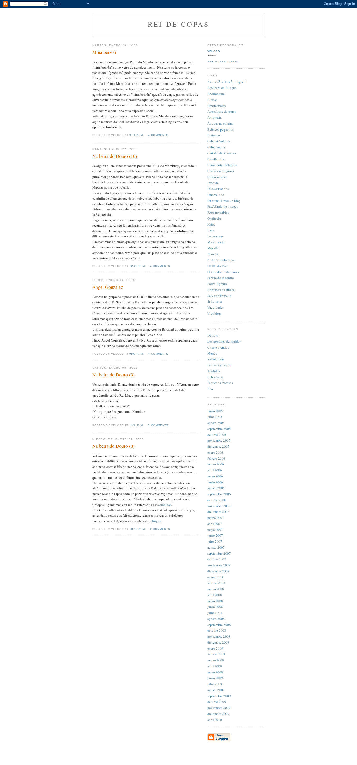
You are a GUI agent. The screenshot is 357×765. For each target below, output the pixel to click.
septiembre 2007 (219, 553)
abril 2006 (214, 470)
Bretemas (213, 135)
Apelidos (213, 371)
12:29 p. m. (137, 266)
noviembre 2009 (219, 707)
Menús (212, 353)
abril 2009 (214, 666)
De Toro (212, 335)
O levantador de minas (223, 272)
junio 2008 (215, 606)
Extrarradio (215, 377)
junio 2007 (215, 535)
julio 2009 (214, 684)
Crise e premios (218, 347)
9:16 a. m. (136, 135)
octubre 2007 (216, 559)
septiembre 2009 (219, 696)
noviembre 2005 (219, 440)
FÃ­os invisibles (218, 212)
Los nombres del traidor (224, 341)
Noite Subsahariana (221, 260)
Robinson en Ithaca (221, 289)
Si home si (214, 301)
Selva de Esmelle (219, 295)
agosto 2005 (216, 422)
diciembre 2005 (218, 446)
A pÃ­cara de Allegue (222, 87)
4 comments (158, 135)
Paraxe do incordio (220, 277)
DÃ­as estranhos (218, 188)
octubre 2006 (216, 500)
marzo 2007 (215, 517)
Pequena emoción (219, 365)
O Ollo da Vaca (217, 266)
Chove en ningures (220, 171)
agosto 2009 (216, 690)
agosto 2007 (216, 547)
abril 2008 (214, 595)
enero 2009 (215, 648)
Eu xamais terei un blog (224, 200)
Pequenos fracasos (220, 382)
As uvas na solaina (220, 123)
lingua (156, 520)
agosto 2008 (216, 618)
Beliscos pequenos (220, 129)
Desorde (213, 182)
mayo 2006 (215, 476)
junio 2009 (215, 678)
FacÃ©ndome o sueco (222, 206)
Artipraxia (214, 117)
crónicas (165, 504)
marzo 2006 (215, 464)
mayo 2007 (215, 529)
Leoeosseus (215, 236)
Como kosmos (217, 177)
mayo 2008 (215, 601)
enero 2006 (215, 452)
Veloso (213, 51)
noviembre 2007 (219, 565)
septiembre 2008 (219, 624)
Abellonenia (216, 93)
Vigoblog (214, 313)
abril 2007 (214, 523)
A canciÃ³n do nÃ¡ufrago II (226, 82)
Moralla (212, 248)
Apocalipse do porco (222, 111)
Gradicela (214, 218)
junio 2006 (215, 482)
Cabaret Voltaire (218, 141)
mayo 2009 (215, 672)
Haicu (211, 224)
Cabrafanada (216, 147)
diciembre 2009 (218, 713)
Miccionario (216, 242)
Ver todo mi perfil (223, 61)
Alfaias (212, 99)
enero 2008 (215, 577)
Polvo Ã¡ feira (217, 283)
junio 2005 (215, 411)
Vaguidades (215, 307)
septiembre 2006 (219, 494)
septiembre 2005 (219, 428)
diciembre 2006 (218, 511)
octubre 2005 (216, 434)
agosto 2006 (216, 488)
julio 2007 (214, 541)
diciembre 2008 (218, 642)
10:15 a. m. (137, 529)
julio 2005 (214, 416)
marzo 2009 (215, 660)
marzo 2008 (215, 589)
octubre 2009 (216, 701)
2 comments (160, 529)
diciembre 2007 (218, 571)
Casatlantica (216, 159)
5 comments (158, 425)
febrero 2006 (216, 458)
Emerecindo (215, 194)
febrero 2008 (216, 583)
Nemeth (212, 254)
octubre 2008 (216, 630)
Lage (210, 230)
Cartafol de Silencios (222, 153)
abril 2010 (214, 719)
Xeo (210, 388)
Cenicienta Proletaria (222, 165)
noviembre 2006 (219, 506)
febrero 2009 (216, 654)
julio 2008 (214, 612)
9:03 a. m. (136, 353)
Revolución (215, 359)
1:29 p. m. (136, 425)
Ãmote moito (216, 105)
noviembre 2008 (219, 636)
